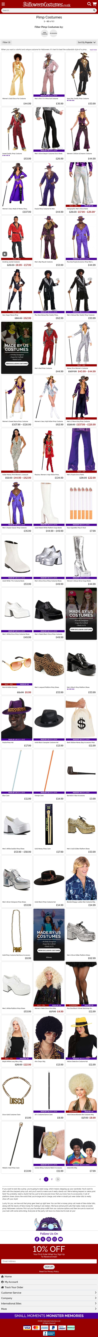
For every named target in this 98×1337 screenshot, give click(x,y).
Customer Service (11, 1292)
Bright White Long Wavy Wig (12, 1061)
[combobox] (46, 10)
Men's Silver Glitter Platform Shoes (78, 955)
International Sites (11, 1303)
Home (8, 1276)
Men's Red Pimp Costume (43, 368)
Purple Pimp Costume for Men (45, 209)
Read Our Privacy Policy (49, 1271)
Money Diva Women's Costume (77, 368)
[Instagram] (54, 1239)
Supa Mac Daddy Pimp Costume (78, 98)
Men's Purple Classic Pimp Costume (14, 528)
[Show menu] (3, 4)
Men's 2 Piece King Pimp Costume (78, 421)
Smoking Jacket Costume (11, 262)
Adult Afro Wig (72, 1168)
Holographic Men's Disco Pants (77, 209)
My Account (11, 1282)
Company (6, 1298)
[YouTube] (60, 1239)
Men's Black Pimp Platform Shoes (78, 687)
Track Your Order (14, 1287)
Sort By (85, 42)
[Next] (57, 1179)
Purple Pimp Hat (7, 742)
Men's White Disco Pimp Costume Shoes (16, 634)
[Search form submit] (94, 10)
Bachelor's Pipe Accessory (76, 795)
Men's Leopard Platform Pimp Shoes (47, 687)
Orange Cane (39, 795)
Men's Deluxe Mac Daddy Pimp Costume (80, 315)
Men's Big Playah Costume (44, 262)
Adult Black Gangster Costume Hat (46, 742)
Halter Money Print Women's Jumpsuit (15, 474)
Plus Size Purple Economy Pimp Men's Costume (80, 262)
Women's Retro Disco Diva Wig (45, 1008)
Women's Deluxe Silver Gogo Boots (79, 581)
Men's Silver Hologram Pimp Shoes (14, 902)
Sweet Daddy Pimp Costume (12, 153)
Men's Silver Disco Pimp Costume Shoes (48, 581)
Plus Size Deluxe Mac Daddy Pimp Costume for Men (46, 315)
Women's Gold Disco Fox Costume (14, 98)
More (4, 1308)
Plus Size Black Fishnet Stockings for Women (79, 1008)
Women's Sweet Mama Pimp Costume (15, 421)
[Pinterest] (48, 1239)
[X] (43, 1239)
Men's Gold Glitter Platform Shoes (78, 848)
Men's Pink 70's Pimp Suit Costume (46, 98)
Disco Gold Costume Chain (11, 1114)
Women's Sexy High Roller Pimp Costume (49, 421)
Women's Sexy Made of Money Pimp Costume (14, 209)
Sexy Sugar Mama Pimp (10, 315)
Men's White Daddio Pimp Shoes (13, 848)
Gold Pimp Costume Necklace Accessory (16, 955)
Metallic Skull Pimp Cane (10, 1168)
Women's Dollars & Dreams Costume (79, 153)
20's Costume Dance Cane (43, 1114)
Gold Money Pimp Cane (43, 848)
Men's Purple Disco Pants (75, 474)
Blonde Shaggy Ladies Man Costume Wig (81, 902)
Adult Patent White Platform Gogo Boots (48, 528)
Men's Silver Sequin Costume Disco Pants (48, 153)
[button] (95, 4)
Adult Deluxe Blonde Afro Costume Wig (80, 1114)
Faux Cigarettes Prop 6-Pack (76, 528)
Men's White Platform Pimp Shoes (13, 1008)
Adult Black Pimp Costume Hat (45, 902)
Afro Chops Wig (40, 1061)
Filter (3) (6, 42)
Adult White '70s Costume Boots (13, 581)
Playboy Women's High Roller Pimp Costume (47, 474)
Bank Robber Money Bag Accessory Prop (81, 742)
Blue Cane (5, 795)
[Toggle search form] (89, 4)
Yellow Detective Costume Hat (77, 1061)
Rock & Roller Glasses (9, 687)
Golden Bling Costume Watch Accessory (48, 1168)
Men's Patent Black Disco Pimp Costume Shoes (48, 634)
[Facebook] (37, 1239)
